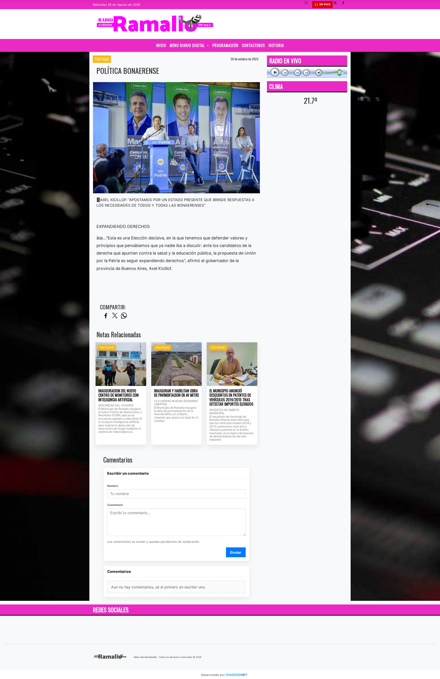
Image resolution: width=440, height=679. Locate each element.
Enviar (235, 552)
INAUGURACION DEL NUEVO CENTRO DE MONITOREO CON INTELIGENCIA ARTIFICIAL (118, 395)
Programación (225, 45)
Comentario (115, 505)
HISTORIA (276, 45)
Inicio (161, 45)
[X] (337, 4)
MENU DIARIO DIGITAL (188, 45)
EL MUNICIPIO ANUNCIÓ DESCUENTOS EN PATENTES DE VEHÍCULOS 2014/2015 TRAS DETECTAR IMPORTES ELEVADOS (231, 398)
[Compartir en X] (114, 316)
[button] (308, 4)
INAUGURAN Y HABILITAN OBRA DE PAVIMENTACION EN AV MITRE (176, 393)
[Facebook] (345, 4)
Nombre (112, 486)
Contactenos (253, 45)
